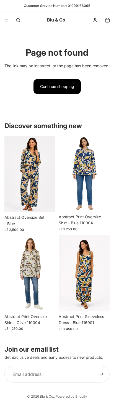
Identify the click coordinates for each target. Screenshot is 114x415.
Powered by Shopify (71, 396)
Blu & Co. (47, 396)
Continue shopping (57, 86)
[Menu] (6, 20)
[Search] (18, 20)
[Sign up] (101, 374)
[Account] (95, 20)
